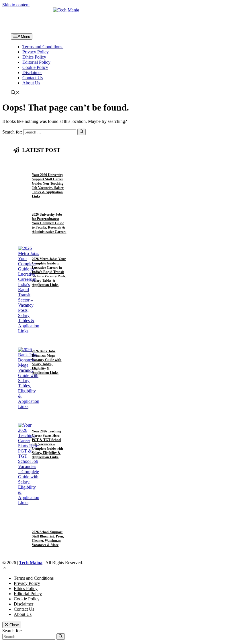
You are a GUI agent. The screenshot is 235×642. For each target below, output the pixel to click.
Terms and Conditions (42, 46)
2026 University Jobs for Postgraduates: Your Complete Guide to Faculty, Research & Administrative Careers (49, 223)
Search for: (12, 630)
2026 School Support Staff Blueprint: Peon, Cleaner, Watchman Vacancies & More (48, 538)
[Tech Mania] (117, 20)
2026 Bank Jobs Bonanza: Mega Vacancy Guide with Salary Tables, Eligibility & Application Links (46, 362)
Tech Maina (30, 562)
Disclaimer (32, 72)
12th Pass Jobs (41, 164)
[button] (15, 93)
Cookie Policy (35, 67)
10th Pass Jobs (41, 168)
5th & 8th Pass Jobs (44, 525)
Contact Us (32, 77)
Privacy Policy (35, 51)
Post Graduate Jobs (45, 207)
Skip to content (16, 4)
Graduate (39, 252)
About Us (31, 82)
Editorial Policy (36, 62)
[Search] (81, 132)
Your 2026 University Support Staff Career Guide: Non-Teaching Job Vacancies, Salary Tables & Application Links (48, 185)
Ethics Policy (34, 57)
